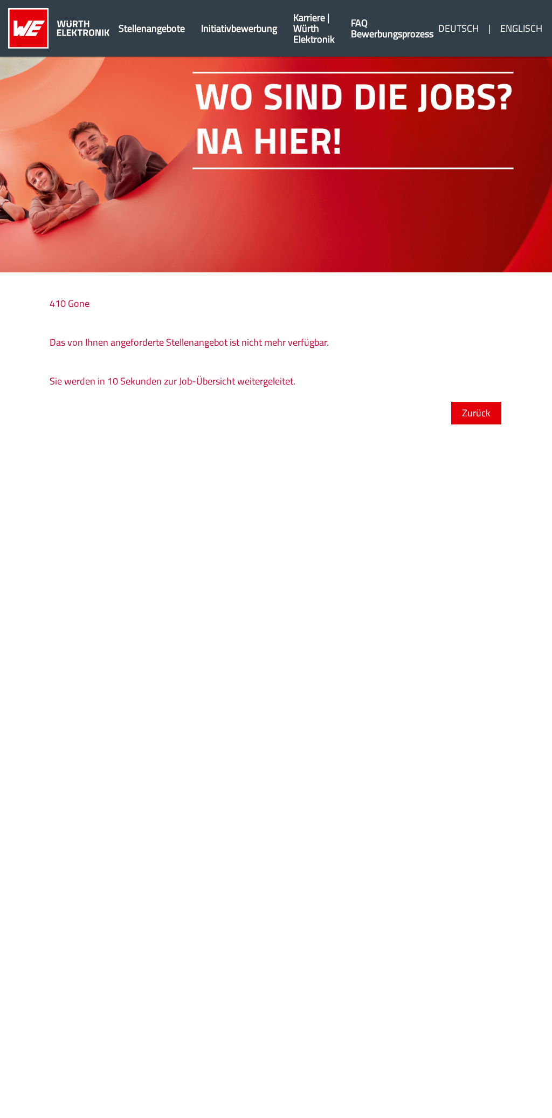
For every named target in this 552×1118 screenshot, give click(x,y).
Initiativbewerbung (239, 28)
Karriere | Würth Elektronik (314, 28)
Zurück (476, 413)
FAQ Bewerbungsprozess (392, 28)
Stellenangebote (152, 28)
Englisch (521, 28)
